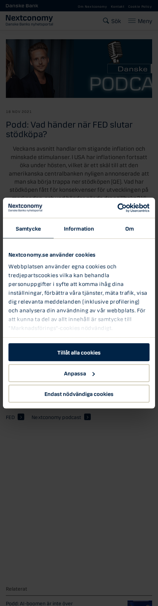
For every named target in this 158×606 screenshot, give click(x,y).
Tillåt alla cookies (79, 352)
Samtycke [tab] (28, 228)
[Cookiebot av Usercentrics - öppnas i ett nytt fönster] (117, 208)
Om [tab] (129, 228)
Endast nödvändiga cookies (79, 393)
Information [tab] (79, 228)
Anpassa (75, 373)
